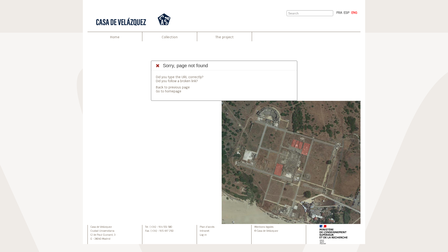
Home (114, 37)
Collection (170, 37)
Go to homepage (168, 91)
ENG (354, 12)
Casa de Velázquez (101, 226)
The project (224, 37)
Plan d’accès (207, 226)
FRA (339, 12)
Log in (203, 234)
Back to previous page (173, 87)
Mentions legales (263, 226)
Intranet (204, 230)
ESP (347, 12)
